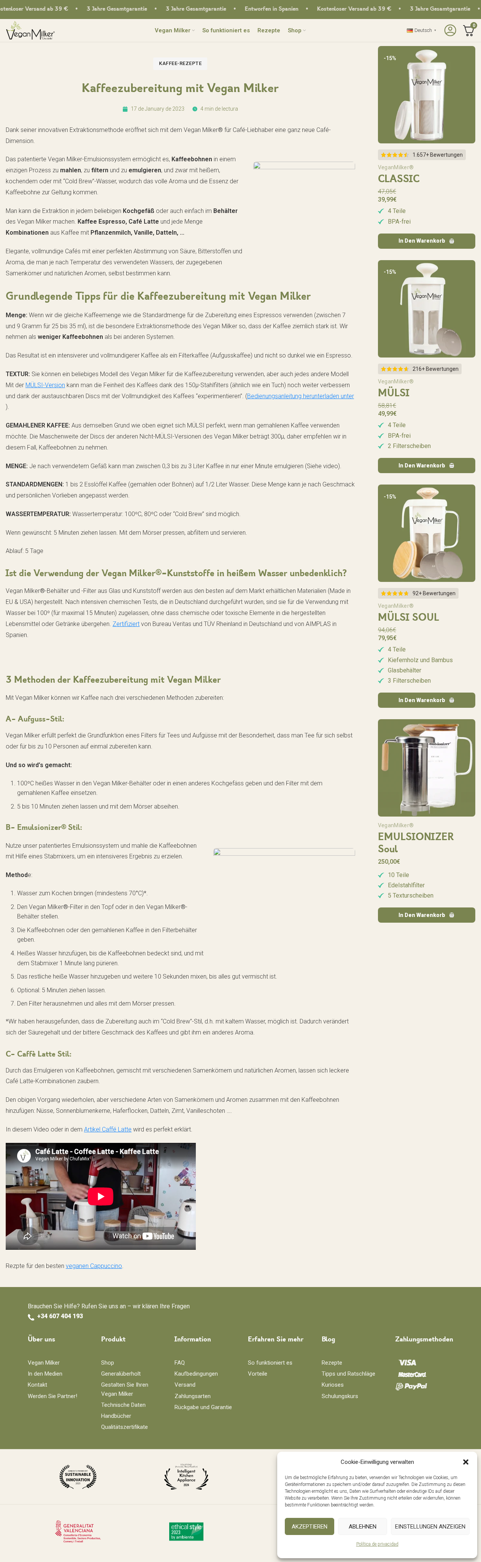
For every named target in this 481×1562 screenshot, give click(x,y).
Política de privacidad (377, 1544)
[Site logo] (30, 29)
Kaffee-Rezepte (180, 63)
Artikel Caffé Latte (108, 1129)
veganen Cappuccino (94, 1266)
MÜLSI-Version (45, 385)
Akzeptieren (309, 1526)
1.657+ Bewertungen (438, 154)
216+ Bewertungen (436, 369)
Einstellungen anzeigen (430, 1526)
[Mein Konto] (449, 30)
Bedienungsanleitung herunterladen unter (300, 396)
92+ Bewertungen (434, 593)
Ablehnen (362, 1526)
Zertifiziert (126, 624)
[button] (466, 1462)
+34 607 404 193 (60, 1316)
